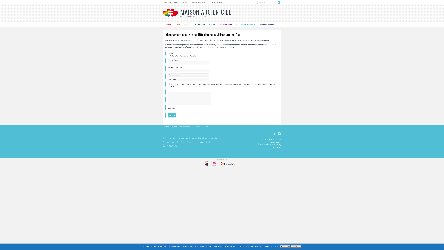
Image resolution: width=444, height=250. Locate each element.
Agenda (187, 24)
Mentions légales (185, 126)
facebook (274, 134)
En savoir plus (296, 246)
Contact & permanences (200, 2)
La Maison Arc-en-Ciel (170, 2)
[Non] (441, 247)
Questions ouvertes (267, 24)
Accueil (168, 24)
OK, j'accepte (285, 246)
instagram (279, 134)
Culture (212, 24)
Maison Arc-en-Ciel (205, 11)
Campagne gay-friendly (245, 24)
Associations (200, 24)
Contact (206, 126)
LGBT (178, 24)
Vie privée (229, 47)
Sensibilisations (225, 24)
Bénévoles (185, 2)
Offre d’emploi (217, 2)
